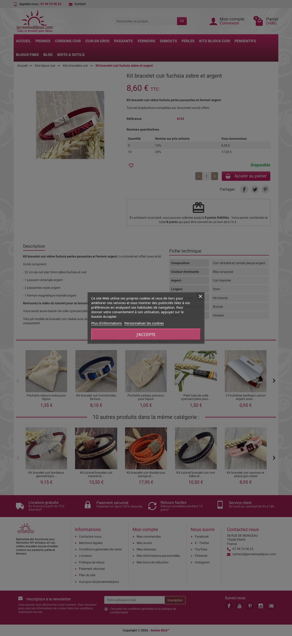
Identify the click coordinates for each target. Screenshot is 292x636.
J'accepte (146, 334)
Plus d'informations (106, 323)
